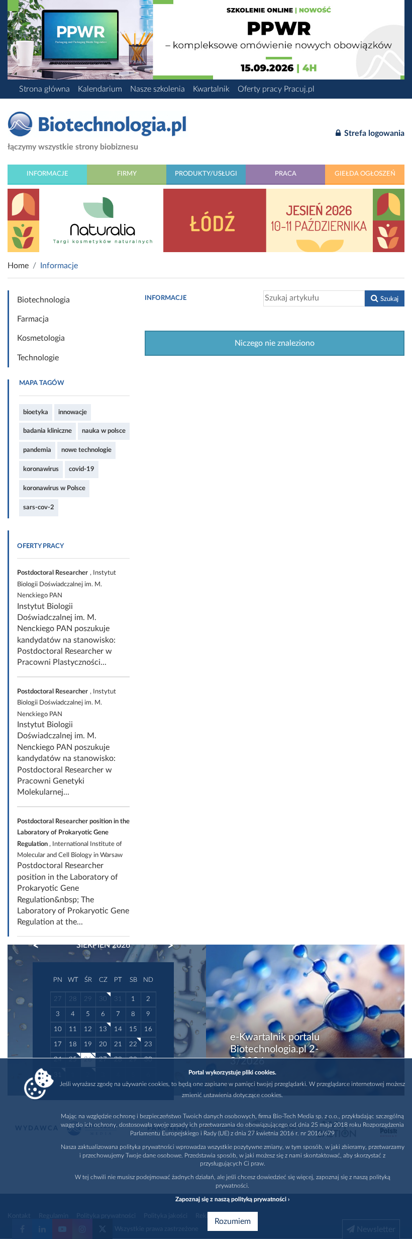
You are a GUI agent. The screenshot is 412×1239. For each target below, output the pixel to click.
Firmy (127, 174)
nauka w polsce (104, 431)
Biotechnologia (43, 300)
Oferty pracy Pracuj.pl (276, 89)
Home (18, 266)
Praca (285, 174)
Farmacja (33, 319)
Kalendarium (100, 89)
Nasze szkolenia (157, 89)
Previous (41, 945)
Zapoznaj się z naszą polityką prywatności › (232, 1199)
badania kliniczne (47, 431)
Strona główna (44, 89)
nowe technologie (86, 450)
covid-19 (81, 469)
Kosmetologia (41, 338)
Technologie (38, 358)
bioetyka (35, 412)
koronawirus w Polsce (54, 488)
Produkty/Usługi (206, 174)
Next (166, 945)
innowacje (72, 412)
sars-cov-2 (38, 507)
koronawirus (41, 469)
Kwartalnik (211, 89)
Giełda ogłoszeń (365, 174)
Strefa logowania (373, 133)
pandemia (37, 450)
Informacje (47, 174)
